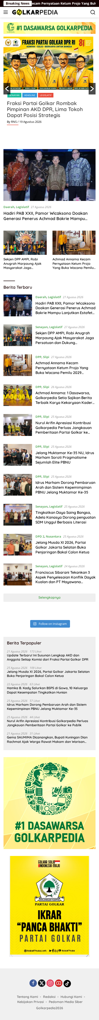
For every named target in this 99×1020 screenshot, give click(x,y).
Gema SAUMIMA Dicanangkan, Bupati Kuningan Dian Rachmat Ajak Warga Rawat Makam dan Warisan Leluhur (47, 739)
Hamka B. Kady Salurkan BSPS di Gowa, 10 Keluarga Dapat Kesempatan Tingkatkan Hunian (47, 690)
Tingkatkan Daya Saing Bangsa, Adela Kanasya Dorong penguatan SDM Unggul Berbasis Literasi (65, 517)
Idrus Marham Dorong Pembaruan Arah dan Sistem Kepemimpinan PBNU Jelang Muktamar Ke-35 (65, 487)
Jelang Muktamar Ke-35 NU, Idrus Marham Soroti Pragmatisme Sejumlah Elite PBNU (64, 457)
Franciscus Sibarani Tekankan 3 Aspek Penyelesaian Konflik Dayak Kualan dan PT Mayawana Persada (65, 579)
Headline (29, 95)
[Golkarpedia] (34, 12)
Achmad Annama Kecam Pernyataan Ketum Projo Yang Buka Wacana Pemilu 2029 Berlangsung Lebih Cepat (73, 263)
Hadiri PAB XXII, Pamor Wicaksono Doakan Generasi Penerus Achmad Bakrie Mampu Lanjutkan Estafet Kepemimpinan (45, 219)
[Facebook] (33, 983)
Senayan (14, 95)
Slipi (46, 357)
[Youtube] (58, 983)
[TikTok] (67, 983)
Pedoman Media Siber (66, 1002)
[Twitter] (41, 983)
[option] (49, 83)
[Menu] (6, 12)
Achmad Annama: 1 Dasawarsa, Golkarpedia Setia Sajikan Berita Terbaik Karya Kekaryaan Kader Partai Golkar (63, 400)
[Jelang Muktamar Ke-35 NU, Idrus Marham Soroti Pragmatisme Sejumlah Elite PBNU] (17, 455)
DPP (38, 357)
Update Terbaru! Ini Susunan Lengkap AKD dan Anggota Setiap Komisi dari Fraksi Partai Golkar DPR (47, 657)
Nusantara (53, 536)
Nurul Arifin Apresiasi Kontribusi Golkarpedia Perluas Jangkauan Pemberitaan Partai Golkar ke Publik (63, 429)
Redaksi (49, 997)
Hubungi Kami (71, 997)
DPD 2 (39, 536)
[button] (6, 88)
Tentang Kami (27, 997)
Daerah (8, 207)
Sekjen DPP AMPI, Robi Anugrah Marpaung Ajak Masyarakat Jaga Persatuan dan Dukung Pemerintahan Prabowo (22, 263)
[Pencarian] (93, 12)
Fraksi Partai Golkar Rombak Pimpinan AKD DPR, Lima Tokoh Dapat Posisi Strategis (45, 109)
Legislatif (46, 95)
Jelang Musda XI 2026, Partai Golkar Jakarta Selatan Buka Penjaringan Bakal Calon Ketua (62, 547)
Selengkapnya (49, 597)
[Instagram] (50, 983)
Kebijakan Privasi (30, 1002)
